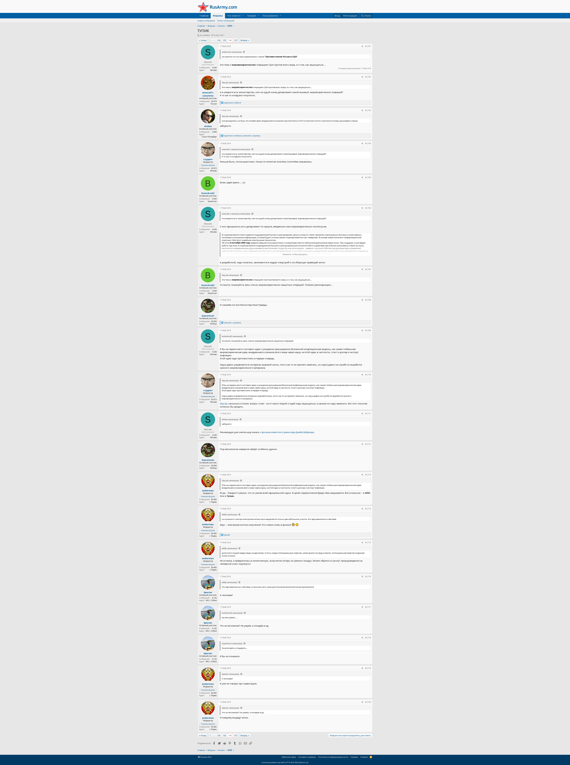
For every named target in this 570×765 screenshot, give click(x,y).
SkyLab (223, 403)
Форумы (218, 15)
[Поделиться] (362, 46)
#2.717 (368, 607)
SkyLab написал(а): (230, 82)
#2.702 (368, 77)
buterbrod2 (207, 193)
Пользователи (270, 15)
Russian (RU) (206, 757)
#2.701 (368, 46)
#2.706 (368, 208)
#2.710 (368, 374)
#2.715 (368, 542)
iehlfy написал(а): (229, 514)
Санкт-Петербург (209, 136)
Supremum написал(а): (232, 643)
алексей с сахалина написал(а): (236, 149)
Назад (203, 40)
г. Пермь (213, 502)
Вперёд (243, 40)
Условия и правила (307, 757)
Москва (213, 70)
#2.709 (368, 330)
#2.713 (368, 474)
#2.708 (368, 300)
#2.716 (368, 576)
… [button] (214, 40)
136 (230, 40)
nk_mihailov (205, 35)
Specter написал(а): (230, 674)
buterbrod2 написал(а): (232, 336)
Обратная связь (289, 757)
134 (218, 40)
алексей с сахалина (208, 94)
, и (242, 135)
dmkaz (208, 126)
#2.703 (368, 110)
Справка (354, 757)
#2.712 (368, 444)
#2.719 (368, 668)
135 (224, 40)
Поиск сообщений (225, 20)
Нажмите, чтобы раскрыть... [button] (295, 254)
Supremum (208, 315)
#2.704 (368, 143)
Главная (204, 15)
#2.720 (368, 702)
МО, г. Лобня (211, 600)
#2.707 (368, 269)
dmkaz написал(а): (230, 419)
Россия (214, 104)
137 (235, 40)
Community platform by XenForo (285, 762)
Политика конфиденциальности (333, 757)
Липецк (213, 323)
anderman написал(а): (232, 52)
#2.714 (368, 508)
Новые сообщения (206, 20)
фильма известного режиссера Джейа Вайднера (288, 432)
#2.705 (368, 177)
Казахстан (212, 201)
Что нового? (234, 15)
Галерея (251, 15)
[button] (243, 15)
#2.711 (368, 413)
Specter (208, 592)
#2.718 (368, 637)
